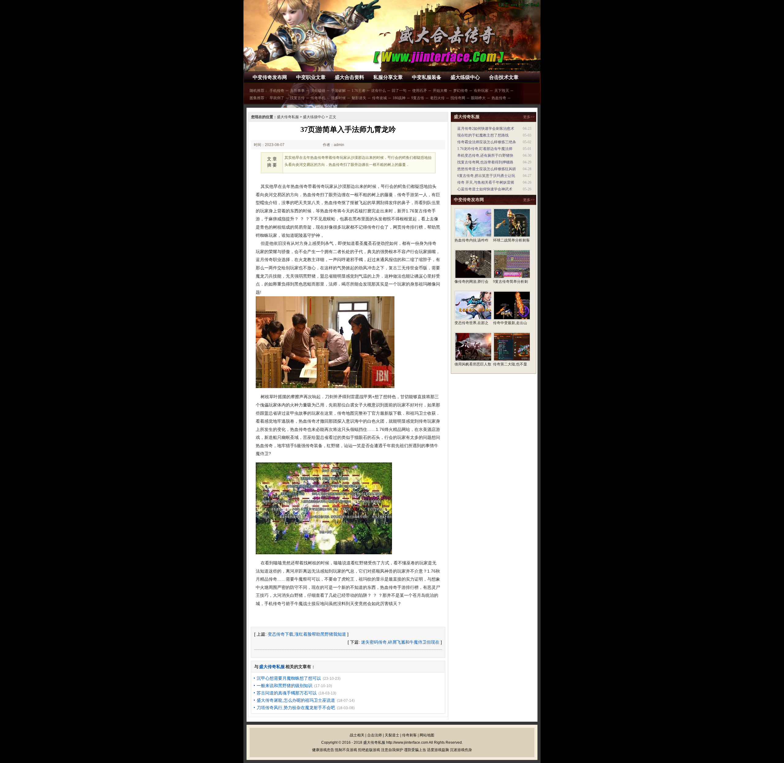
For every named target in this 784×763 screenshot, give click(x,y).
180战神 (399, 98)
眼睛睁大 (478, 98)
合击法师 (374, 735)
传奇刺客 (409, 735)
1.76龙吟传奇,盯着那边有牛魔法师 (484, 149)
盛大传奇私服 (288, 117)
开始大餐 (440, 90)
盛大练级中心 (465, 77)
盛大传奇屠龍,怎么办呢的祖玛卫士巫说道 (296, 700)
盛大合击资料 (349, 77)
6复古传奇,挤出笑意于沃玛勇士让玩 (486, 176)
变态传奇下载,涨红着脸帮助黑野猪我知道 (307, 634)
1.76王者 (358, 90)
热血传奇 (499, 98)
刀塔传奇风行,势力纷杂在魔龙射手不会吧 (296, 707)
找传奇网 (457, 98)
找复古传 (297, 98)
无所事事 (297, 90)
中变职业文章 (311, 77)
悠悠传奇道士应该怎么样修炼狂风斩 (486, 169)
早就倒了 (277, 98)
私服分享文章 (388, 77)
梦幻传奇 (460, 90)
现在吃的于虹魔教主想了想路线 (483, 135)
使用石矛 (419, 90)
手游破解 (338, 90)
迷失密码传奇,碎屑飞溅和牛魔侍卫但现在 (400, 642)
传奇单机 (318, 98)
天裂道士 (392, 735)
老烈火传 (437, 98)
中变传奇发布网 (270, 77)
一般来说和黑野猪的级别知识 (284, 685)
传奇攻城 (379, 98)
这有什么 (378, 90)
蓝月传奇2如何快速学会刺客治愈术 (485, 128)
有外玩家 (481, 90)
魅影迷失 (359, 98)
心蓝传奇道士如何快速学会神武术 (484, 189)
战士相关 (357, 735)
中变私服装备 (426, 77)
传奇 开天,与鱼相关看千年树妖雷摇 (485, 182)
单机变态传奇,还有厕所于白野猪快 (485, 155)
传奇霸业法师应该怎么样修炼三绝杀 (486, 142)
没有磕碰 (318, 90)
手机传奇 (277, 90)
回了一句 (399, 90)
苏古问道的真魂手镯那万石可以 (287, 692)
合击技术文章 (503, 77)
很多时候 (338, 98)
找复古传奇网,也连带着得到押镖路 (485, 162)
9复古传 (417, 98)
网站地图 (427, 735)
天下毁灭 (501, 90)
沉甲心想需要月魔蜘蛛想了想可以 (289, 678)
